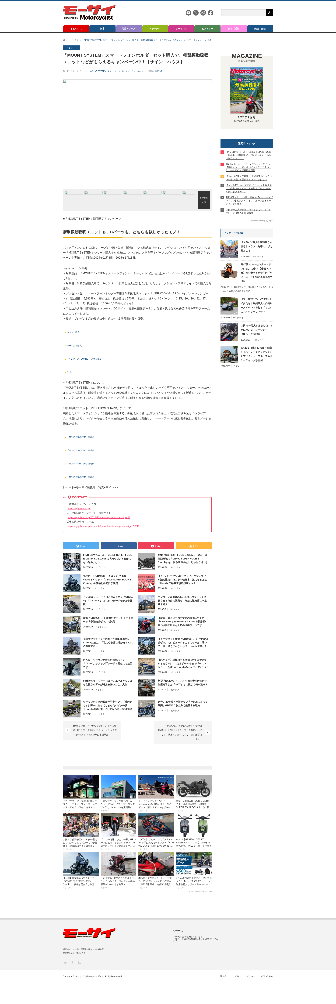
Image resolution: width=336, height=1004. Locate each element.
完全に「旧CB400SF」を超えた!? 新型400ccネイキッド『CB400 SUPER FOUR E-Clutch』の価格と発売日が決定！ (107, 580)
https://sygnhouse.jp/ (79, 508)
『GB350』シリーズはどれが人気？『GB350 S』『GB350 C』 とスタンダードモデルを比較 (108, 600)
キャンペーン (113, 71)
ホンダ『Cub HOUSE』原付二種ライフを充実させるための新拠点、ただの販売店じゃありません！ (182, 600)
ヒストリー (207, 28)
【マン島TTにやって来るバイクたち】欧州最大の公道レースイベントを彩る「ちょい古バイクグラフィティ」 (256, 305)
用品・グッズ (128, 28)
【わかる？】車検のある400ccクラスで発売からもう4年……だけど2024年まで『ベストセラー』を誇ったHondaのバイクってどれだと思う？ (182, 663)
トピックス (76, 28)
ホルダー (141, 71)
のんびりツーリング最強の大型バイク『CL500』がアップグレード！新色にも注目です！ (107, 663)
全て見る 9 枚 (204, 200)
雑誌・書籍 (260, 28)
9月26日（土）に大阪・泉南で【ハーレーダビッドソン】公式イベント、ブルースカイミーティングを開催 (256, 354)
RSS (79, 962)
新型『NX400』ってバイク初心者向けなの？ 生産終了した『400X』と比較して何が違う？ (183, 682)
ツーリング (181, 28)
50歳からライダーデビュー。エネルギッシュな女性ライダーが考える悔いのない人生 (107, 682)
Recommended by (196, 891)
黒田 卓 (158, 71)
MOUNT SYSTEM (98, 71)
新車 (102, 28)
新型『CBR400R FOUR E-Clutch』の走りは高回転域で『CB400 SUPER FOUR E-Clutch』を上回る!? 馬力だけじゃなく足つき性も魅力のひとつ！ (183, 559)
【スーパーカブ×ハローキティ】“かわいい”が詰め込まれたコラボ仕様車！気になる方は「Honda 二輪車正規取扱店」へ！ (182, 580)
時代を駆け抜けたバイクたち (189, 937)
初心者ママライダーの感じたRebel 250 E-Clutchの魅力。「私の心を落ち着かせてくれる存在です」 (108, 642)
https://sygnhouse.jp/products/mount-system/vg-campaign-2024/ (103, 526)
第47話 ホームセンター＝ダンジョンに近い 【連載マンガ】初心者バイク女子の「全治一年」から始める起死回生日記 (256, 273)
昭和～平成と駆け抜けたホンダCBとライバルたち (195, 940)
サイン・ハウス (128, 71)
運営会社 (224, 976)
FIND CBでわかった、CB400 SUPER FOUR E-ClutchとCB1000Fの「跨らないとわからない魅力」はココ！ (107, 559)
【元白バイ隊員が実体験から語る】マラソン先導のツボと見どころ (256, 246)
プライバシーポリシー (244, 976)
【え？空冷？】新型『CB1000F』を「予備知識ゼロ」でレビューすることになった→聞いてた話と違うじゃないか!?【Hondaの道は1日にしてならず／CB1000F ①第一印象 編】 (183, 642)
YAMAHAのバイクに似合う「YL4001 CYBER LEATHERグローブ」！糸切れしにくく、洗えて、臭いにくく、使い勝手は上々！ (180, 732)
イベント (237, 366)
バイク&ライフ (155, 28)
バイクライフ (259, 256)
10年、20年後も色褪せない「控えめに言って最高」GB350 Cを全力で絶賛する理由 (183, 703)
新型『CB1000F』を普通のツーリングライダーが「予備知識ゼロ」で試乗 (108, 619)
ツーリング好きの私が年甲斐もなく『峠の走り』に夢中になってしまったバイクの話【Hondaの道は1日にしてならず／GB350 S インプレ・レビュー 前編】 (107, 705)
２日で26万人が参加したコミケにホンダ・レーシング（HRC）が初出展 (257, 329)
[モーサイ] (89, 19)
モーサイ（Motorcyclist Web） (89, 976)
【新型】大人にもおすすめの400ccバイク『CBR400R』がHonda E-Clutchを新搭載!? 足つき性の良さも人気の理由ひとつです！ (183, 621)
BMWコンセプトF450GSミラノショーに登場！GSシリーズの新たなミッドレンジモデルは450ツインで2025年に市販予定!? (95, 730)
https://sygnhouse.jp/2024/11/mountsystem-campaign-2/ (99, 517)
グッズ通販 (233, 28)
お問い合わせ (266, 976)
